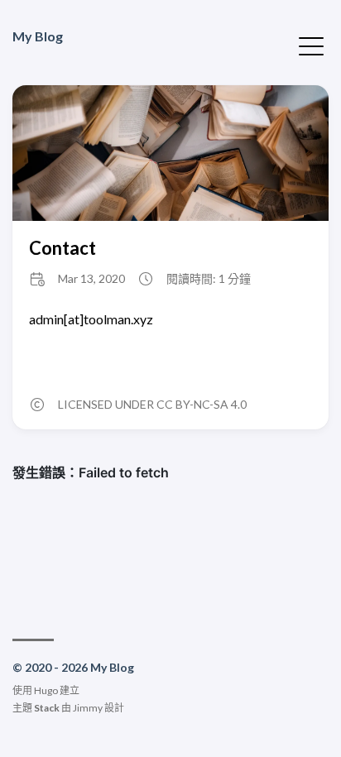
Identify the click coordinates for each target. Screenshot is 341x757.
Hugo (46, 690)
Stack (47, 708)
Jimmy (88, 708)
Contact (62, 248)
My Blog (37, 36)
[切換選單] (311, 44)
